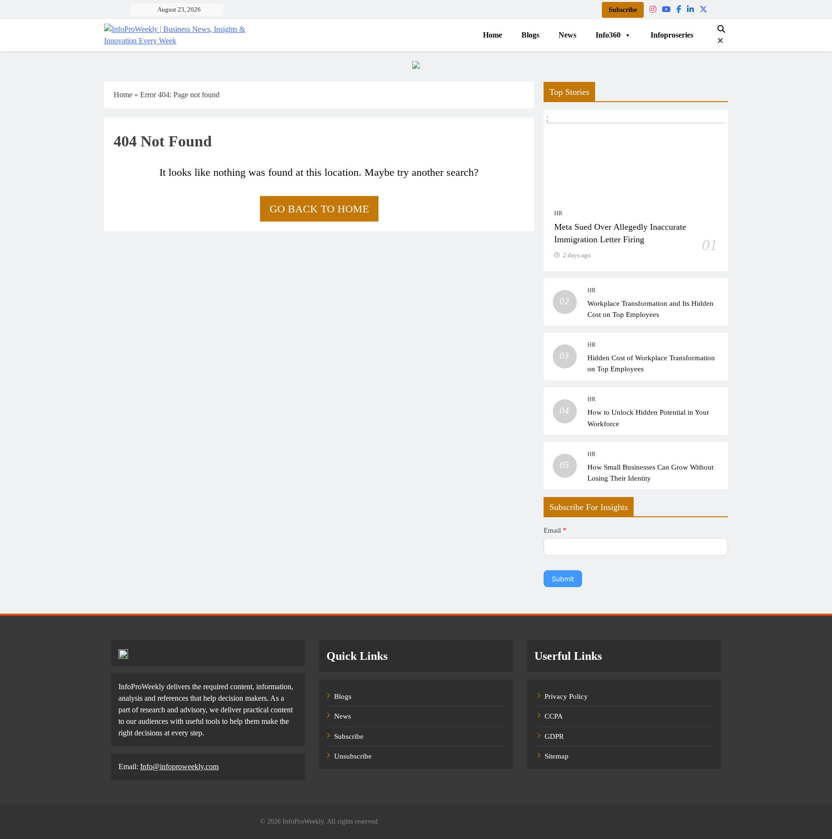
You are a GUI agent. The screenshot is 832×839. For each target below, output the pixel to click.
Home (492, 35)
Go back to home (319, 209)
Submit (563, 579)
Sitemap (557, 756)
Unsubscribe (353, 756)
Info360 (608, 35)
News (567, 35)
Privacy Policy (566, 696)
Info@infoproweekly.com (179, 766)
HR (558, 213)
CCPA (554, 716)
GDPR (554, 736)
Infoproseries (671, 35)
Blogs (530, 35)
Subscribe (623, 9)
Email (555, 530)
